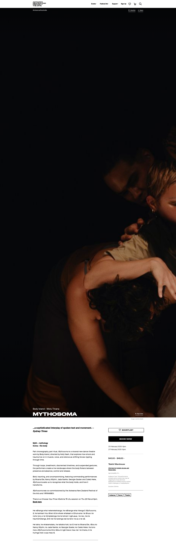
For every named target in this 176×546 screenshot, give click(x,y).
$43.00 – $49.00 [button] (116, 458)
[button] (94, 3)
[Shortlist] (129, 4)
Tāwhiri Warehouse (116, 464)
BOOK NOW (125, 439)
